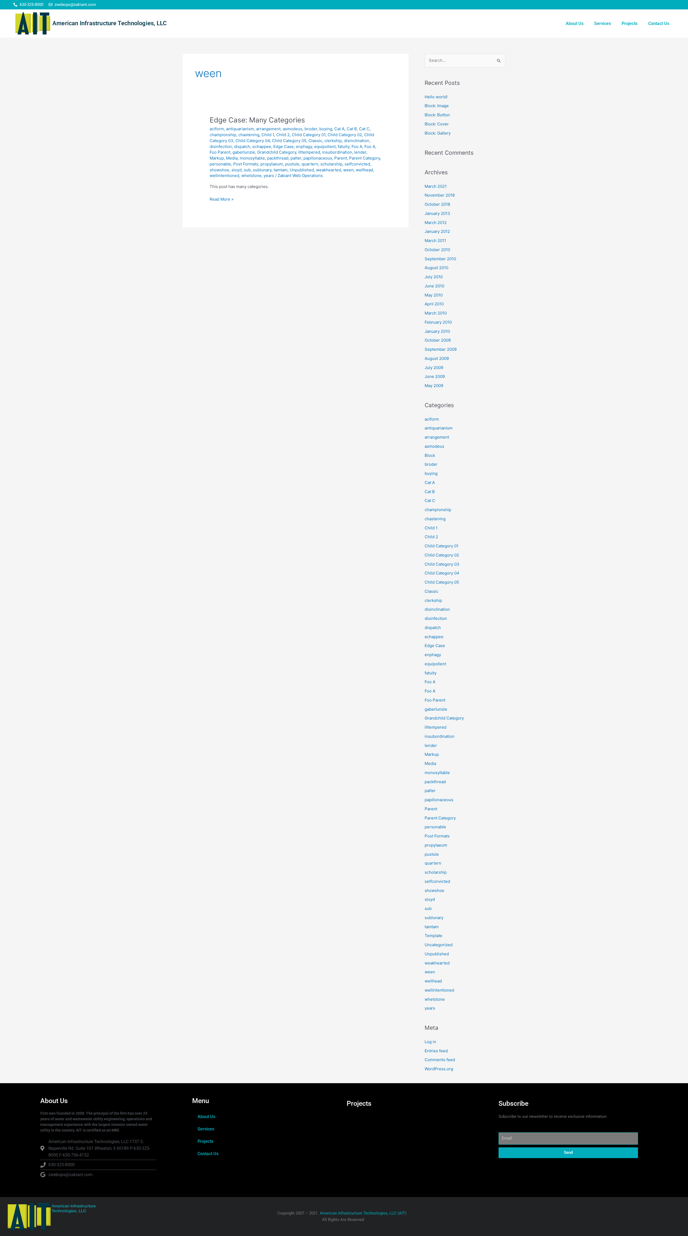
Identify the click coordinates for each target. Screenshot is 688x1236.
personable (220, 164)
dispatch (242, 146)
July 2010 (434, 276)
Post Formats (245, 164)
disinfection (221, 146)
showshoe (219, 169)
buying (325, 128)
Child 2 (283, 134)
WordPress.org (439, 1068)
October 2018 (437, 204)
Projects (629, 23)
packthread (277, 158)
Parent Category (364, 158)
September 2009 (441, 349)
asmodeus (292, 128)
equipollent (325, 146)
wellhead (364, 169)
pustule (292, 164)
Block (430, 455)
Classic (315, 140)
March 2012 (436, 222)
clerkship (333, 140)
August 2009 (437, 358)
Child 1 (267, 134)
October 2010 (437, 249)
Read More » (222, 199)
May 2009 (434, 385)
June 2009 (435, 376)
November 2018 (440, 195)
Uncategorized (439, 944)
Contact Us (658, 23)
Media (232, 158)
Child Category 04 (252, 140)
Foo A (357, 146)
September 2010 (440, 258)
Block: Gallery (438, 133)
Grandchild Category (276, 152)
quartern (310, 164)
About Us (574, 23)
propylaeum (271, 164)
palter (296, 158)
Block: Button (437, 114)
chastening (248, 134)
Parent (340, 158)
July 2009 (434, 367)
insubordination (337, 152)
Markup (217, 158)
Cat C (364, 128)
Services (602, 23)
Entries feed (436, 1050)
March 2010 (436, 313)
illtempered (309, 152)
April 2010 (434, 303)
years (269, 175)
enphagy (304, 146)
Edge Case (283, 146)
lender (360, 152)
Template (433, 935)
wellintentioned (224, 175)
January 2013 (437, 213)
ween (348, 169)
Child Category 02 (345, 134)
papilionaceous (317, 158)
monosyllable (252, 158)
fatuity (343, 146)
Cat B (352, 128)
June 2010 (434, 285)
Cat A (339, 128)
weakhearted (328, 169)
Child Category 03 (442, 564)
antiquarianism (240, 128)
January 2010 (437, 331)
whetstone (251, 175)
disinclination (356, 140)
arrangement (268, 128)
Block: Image (437, 105)
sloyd (236, 169)
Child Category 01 (308, 134)
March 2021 (436, 186)
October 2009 (438, 340)
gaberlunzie (243, 152)
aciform (217, 128)
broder (310, 128)
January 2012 (437, 231)
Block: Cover (437, 124)
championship (223, 134)
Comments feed (440, 1059)
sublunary (262, 169)
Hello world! (436, 96)
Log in (430, 1041)
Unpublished (302, 169)
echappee (261, 146)
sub (247, 169)
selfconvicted (357, 164)
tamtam (281, 169)
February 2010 (438, 322)
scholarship (331, 164)
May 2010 (434, 295)
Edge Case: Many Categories (257, 120)
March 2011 (435, 240)
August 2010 (436, 267)
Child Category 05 (289, 140)
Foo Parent (220, 152)
